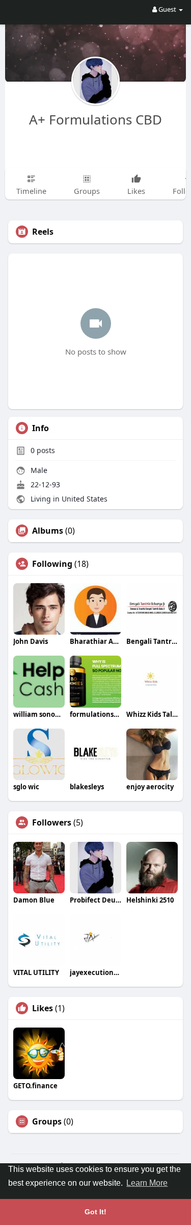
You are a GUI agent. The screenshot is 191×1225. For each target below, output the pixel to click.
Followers (51, 822)
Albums (47, 531)
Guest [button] (167, 9)
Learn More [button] (147, 1183)
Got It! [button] (95, 1212)
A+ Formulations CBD (95, 119)
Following (52, 564)
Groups (47, 1121)
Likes (42, 1008)
